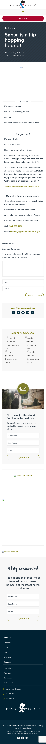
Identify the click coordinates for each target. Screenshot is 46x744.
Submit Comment (34, 295)
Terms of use (26, 728)
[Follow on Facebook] (18, 312)
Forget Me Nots (17, 52)
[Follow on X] (13, 312)
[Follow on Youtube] (32, 312)
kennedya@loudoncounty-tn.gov (25, 232)
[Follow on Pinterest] (23, 312)
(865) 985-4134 (15, 226)
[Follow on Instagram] (27, 312)
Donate (23, 18)
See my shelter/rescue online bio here (21, 186)
